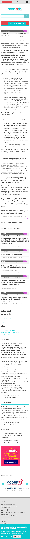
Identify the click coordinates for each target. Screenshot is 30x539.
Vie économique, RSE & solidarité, (11, 332)
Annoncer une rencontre (10, 424)
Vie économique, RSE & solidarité (20, 216)
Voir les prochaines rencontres (12, 422)
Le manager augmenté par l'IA (14, 415)
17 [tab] (17, 495)
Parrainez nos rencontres (10, 439)
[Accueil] (15, 9)
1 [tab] (3, 493)
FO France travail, (6, 318)
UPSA (3, 322)
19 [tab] (21, 495)
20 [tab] (24, 495)
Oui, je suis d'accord (6, 536)
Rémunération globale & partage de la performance (13, 517)
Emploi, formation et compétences (9, 270)
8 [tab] (19, 493)
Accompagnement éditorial (11, 440)
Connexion (16, 2)
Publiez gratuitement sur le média (13, 433)
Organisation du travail (7, 216)
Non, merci (17, 536)
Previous (2, 486)
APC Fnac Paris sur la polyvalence (11, 376)
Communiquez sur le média (11, 442)
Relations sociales (17, 246)
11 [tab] (26, 493)
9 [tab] (21, 493)
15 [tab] (12, 495)
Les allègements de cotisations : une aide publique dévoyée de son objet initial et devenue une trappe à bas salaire (13, 348)
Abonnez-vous (6, 2)
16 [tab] (14, 495)
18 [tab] (19, 495)
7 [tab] (17, 493)
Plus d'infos (20, 533)
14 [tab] (10, 495)
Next (27, 486)
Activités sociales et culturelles (8, 509)
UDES (9, 35)
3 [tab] (7, 493)
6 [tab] (14, 493)
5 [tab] (12, 493)
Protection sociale (5, 513)
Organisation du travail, (8, 330)
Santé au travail (4, 518)
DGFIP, (3, 320)
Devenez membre (17, 24)
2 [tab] (5, 493)
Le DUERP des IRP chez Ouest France (13, 352)
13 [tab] (7, 495)
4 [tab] (10, 493)
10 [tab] (24, 493)
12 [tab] (28, 493)
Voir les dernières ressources (11, 396)
